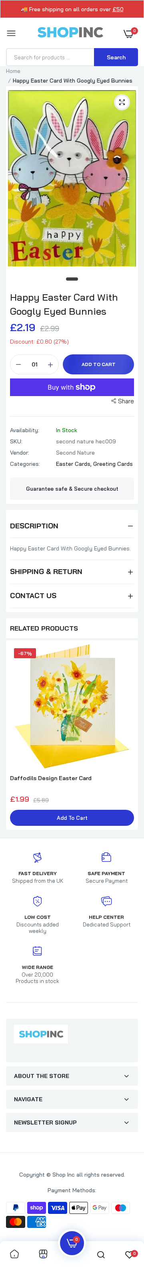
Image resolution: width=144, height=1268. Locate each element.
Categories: (25, 463)
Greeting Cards (113, 463)
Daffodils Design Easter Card (51, 778)
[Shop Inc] (70, 33)
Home (13, 71)
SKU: (16, 441)
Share (126, 401)
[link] (14, 1254)
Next (128, 736)
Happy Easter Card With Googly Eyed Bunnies (64, 304)
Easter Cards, (74, 463)
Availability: (24, 430)
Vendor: (19, 452)
